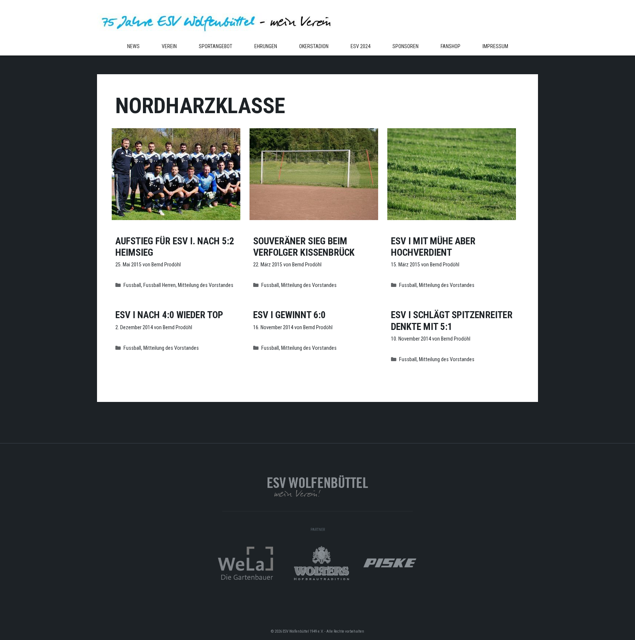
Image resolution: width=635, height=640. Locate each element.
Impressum (495, 46)
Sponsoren (405, 46)
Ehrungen (265, 46)
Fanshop (450, 46)
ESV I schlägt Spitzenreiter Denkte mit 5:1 (452, 320)
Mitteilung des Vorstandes (205, 285)
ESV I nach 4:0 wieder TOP (169, 314)
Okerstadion (314, 46)
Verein (169, 46)
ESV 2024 (360, 46)
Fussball (132, 285)
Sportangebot (215, 46)
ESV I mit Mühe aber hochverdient (433, 246)
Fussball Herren (159, 285)
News (133, 46)
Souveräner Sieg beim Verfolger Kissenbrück (304, 246)
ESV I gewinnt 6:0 (289, 314)
